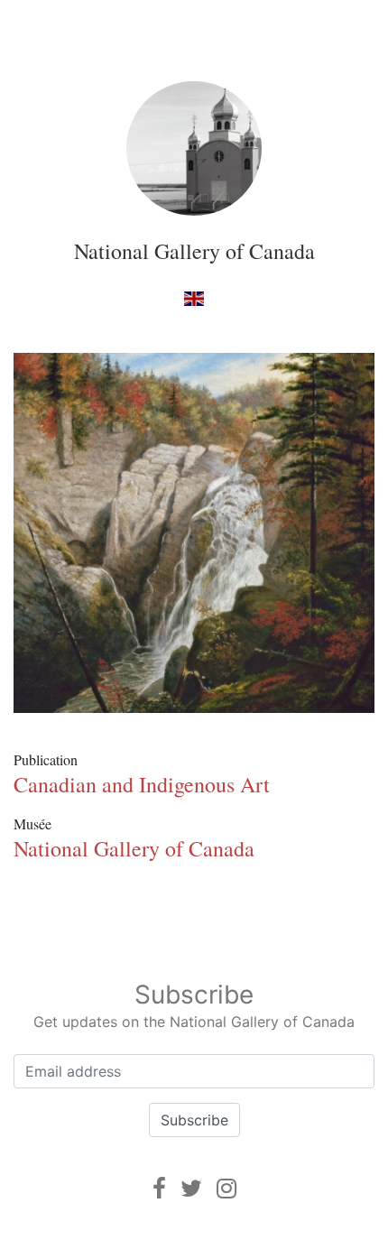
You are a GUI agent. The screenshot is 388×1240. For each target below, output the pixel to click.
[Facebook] (159, 1188)
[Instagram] (226, 1188)
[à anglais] (193, 297)
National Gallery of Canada (194, 250)
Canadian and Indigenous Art (142, 784)
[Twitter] (191, 1188)
